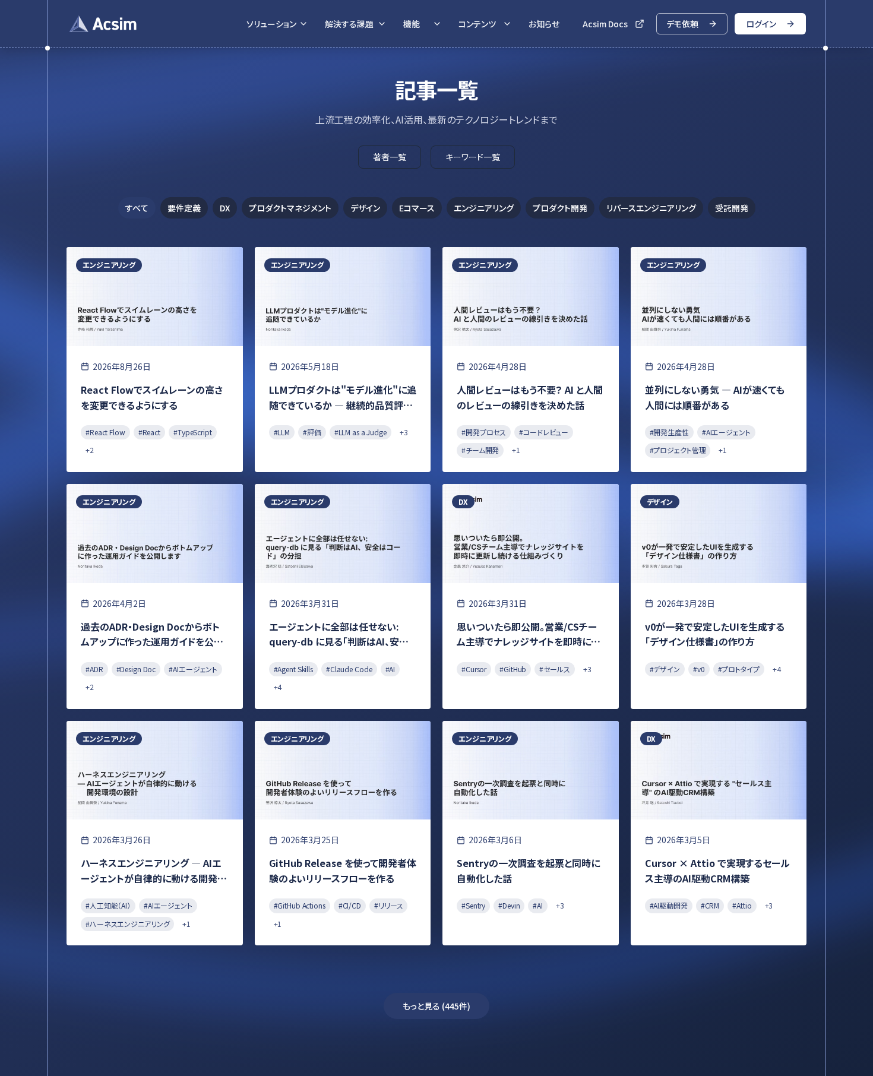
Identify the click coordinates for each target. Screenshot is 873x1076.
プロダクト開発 (560, 208)
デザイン (365, 208)
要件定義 (184, 208)
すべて (136, 208)
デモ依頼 (682, 24)
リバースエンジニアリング (651, 208)
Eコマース (417, 208)
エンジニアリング (484, 208)
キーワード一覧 (472, 157)
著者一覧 (389, 157)
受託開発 (731, 208)
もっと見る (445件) (436, 1006)
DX (225, 208)
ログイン (761, 24)
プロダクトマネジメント (290, 208)
